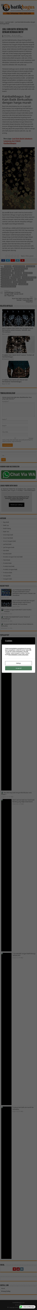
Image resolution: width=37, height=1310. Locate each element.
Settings (18, 663)
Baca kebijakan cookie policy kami (18, 654)
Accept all (18, 668)
